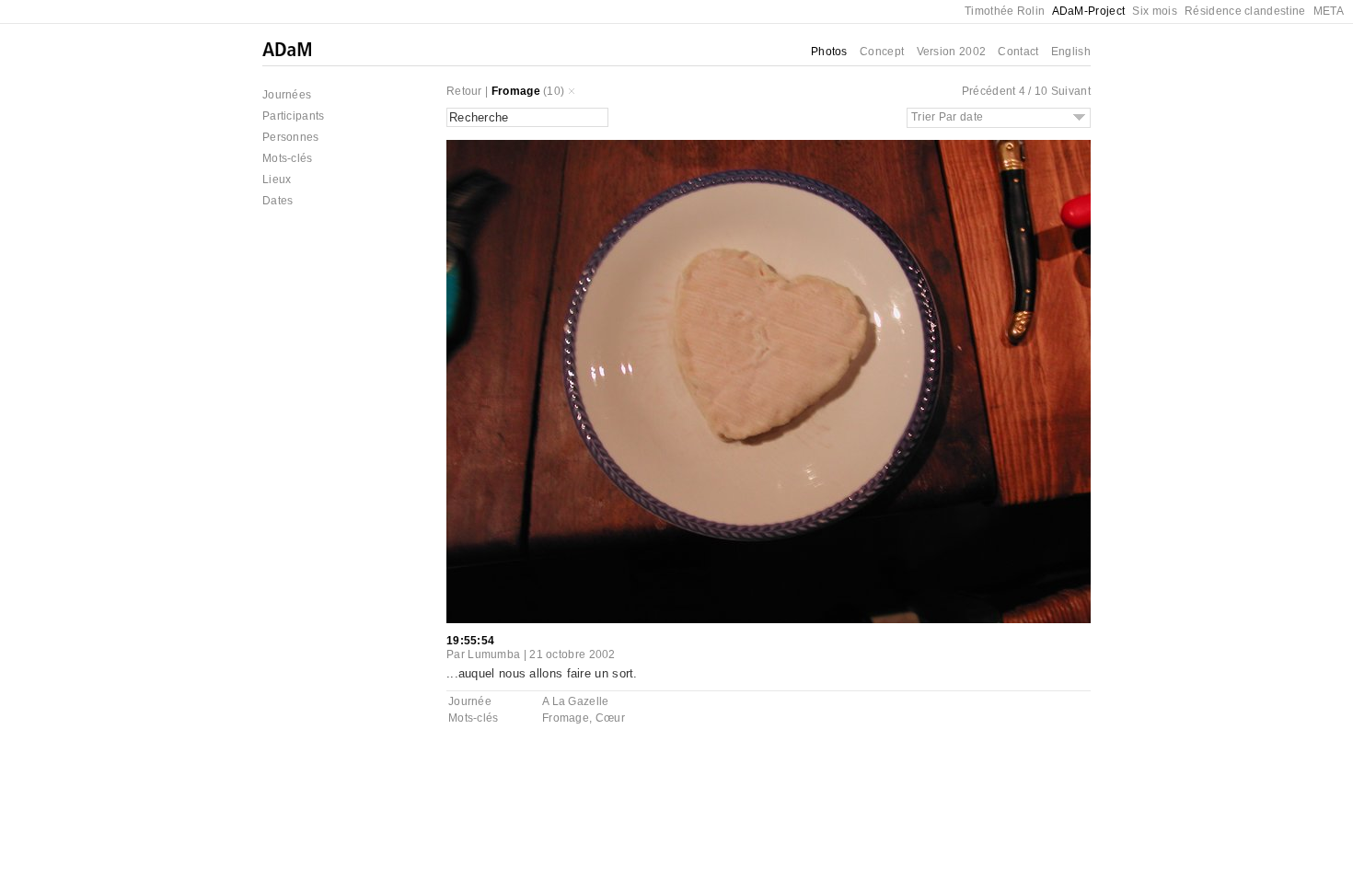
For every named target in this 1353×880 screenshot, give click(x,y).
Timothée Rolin (1005, 11)
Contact (1018, 51)
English (1071, 51)
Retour (464, 91)
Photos (829, 51)
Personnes (290, 137)
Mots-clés (287, 158)
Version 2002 (952, 51)
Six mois (1154, 11)
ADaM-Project (1089, 11)
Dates (278, 200)
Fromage (515, 91)
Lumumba (494, 654)
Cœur (610, 718)
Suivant (1071, 91)
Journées (286, 94)
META (1328, 11)
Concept (882, 51)
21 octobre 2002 (572, 654)
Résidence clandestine (1245, 11)
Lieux (277, 179)
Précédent (989, 91)
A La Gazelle (575, 701)
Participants (293, 116)
